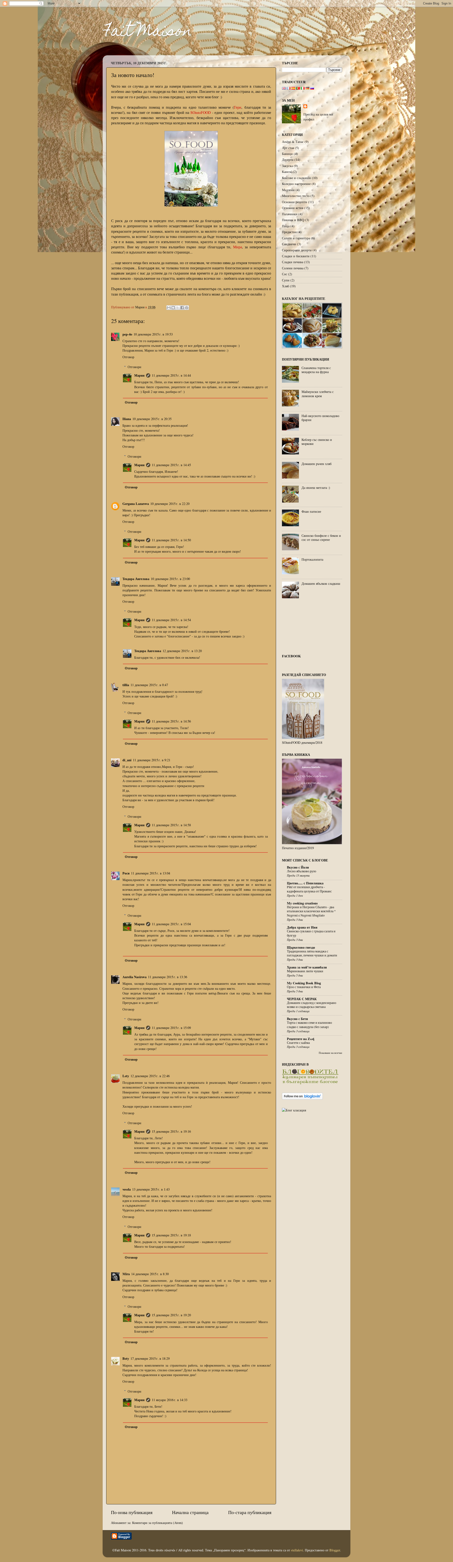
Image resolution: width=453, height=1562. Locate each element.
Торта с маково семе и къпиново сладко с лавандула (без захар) (309, 1024)
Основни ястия (292, 208)
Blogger (334, 1550)
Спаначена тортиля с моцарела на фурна (316, 370)
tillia (125, 684)
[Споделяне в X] (177, 307)
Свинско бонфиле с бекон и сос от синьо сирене (321, 537)
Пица (285, 226)
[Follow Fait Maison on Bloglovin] (302, 1098)
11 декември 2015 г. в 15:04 (171, 924)
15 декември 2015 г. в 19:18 (171, 1235)
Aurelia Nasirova (134, 976)
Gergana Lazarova (135, 503)
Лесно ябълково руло (301, 871)
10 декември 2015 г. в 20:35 (152, 419)
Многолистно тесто (296, 196)
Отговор (128, 357)
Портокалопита (312, 559)
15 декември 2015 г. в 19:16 (171, 1131)
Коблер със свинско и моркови (317, 441)
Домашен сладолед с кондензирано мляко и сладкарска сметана (311, 1005)
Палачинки (290, 214)
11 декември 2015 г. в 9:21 (151, 760)
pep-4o (127, 334)
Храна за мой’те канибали (307, 967)
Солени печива (292, 268)
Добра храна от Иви (302, 927)
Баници (287, 153)
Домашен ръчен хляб (316, 463)
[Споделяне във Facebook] (182, 307)
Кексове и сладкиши (296, 178)
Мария (139, 375)
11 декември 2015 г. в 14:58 (171, 825)
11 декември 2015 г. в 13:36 (167, 977)
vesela (126, 1189)
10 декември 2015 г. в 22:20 (169, 503)
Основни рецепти (294, 202)
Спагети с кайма (298, 1043)
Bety (125, 1358)
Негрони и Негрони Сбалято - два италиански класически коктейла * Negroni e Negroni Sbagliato (311, 911)
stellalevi (297, 1550)
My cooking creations (302, 903)
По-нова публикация (131, 1512)
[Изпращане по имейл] (168, 307)
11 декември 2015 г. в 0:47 (149, 685)
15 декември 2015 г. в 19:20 (171, 1315)
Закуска (287, 166)
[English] (284, 88)
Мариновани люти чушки (305, 971)
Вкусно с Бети (297, 1018)
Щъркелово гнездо (301, 947)
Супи (285, 280)
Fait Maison (147, 32)
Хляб (285, 286)
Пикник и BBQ (293, 220)
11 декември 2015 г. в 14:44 (171, 375)
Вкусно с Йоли (298, 867)
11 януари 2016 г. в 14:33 (169, 1400)
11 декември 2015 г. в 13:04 (150, 873)
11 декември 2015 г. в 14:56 (171, 721)
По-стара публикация (249, 1512)
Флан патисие (311, 511)
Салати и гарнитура (296, 238)
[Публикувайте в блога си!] (173, 307)
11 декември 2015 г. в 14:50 (171, 540)
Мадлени (288, 190)
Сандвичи (289, 244)
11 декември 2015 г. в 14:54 (171, 620)
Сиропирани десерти (297, 250)
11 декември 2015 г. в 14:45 (171, 465)
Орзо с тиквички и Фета (304, 987)
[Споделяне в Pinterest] (186, 307)
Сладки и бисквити (296, 256)
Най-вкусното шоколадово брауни (320, 417)
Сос (284, 274)
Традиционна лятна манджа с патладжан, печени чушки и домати (312, 953)
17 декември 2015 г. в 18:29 (150, 1358)
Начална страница (190, 1512)
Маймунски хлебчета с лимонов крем (318, 393)
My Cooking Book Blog (304, 983)
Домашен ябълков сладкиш (321, 583)
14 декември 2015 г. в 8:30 (150, 1274)
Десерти (288, 159)
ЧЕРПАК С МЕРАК (302, 998)
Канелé (287, 171)
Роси (126, 873)
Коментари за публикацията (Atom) (157, 1522)
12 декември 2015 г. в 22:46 (150, 1076)
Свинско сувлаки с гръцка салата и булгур (311, 933)
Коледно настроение (296, 183)
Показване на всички (330, 1052)
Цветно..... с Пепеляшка (305, 883)
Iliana (126, 418)
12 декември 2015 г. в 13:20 (182, 651)
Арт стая (288, 148)
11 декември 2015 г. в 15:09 (171, 1027)
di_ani (126, 759)
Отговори (134, 367)
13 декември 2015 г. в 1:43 (151, 1189)
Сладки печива (292, 262)
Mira (126, 1273)
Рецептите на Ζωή (300, 1038)
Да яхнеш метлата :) (316, 487)
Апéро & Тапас (293, 141)
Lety (125, 1075)
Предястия (289, 232)
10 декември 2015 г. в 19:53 (153, 334)
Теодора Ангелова (135, 578)
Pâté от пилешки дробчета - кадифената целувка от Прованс (309, 889)
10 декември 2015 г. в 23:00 (170, 579)
